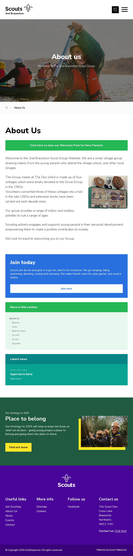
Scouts (15, 339)
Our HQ (15, 335)
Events (9, 520)
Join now (66, 289)
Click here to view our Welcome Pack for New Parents (66, 145)
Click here (121, 531)
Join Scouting (13, 507)
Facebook (73, 507)
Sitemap (42, 507)
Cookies (41, 511)
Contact (10, 525)
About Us (14, 318)
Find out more (18, 447)
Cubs (14, 326)
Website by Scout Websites (111, 549)
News (9, 516)
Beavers (16, 322)
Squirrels (16, 343)
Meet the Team (19, 331)
